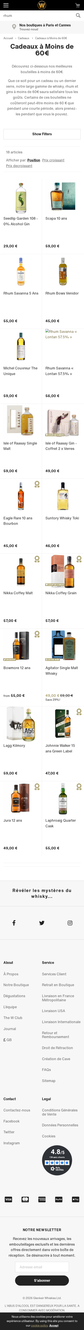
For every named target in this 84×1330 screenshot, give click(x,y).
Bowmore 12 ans (16, 667)
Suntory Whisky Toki (62, 518)
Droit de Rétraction (57, 1047)
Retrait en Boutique (58, 984)
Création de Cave (56, 1058)
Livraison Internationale (61, 1021)
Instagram (11, 1143)
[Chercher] (78, 15)
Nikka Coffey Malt (18, 593)
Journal (9, 1028)
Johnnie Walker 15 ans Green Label (60, 748)
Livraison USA (53, 1010)
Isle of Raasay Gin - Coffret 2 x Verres (61, 446)
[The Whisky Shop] (42, 5)
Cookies (48, 1136)
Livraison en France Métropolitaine (58, 998)
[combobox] (42, 15)
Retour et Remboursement (55, 1035)
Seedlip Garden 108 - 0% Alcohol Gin (20, 221)
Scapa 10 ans (56, 218)
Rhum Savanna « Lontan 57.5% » (59, 371)
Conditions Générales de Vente (60, 1112)
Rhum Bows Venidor (62, 293)
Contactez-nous (16, 1110)
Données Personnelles (60, 1125)
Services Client (54, 974)
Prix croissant (53, 160)
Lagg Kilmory (14, 745)
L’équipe (10, 1007)
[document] (42, 1321)
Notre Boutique (16, 984)
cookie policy (39, 1326)
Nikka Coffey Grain (61, 593)
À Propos (10, 974)
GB (9, 1039)
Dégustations (14, 995)
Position (33, 160)
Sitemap (49, 1080)
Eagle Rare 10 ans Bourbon (17, 520)
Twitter (8, 1132)
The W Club (12, 1017)
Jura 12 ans (12, 820)
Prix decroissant (19, 165)
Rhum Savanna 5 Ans (20, 293)
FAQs (46, 1069)
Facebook (11, 1121)
